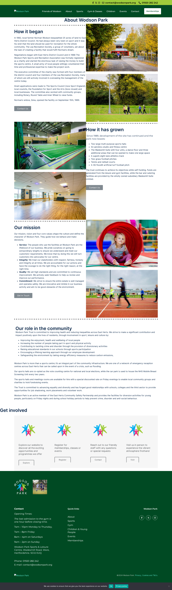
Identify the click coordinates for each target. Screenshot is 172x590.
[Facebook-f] (141, 517)
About (69, 11)
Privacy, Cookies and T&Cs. (146, 575)
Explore (26, 463)
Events (123, 11)
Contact (135, 11)
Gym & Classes (95, 11)
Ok (111, 586)
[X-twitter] (148, 517)
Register (62, 460)
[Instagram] (155, 517)
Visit (132, 460)
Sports (79, 11)
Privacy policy (121, 586)
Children (111, 11)
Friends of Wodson (51, 11)
